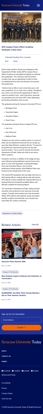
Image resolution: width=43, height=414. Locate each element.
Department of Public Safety (12, 213)
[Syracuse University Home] (16, 5)
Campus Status (7, 393)
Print (6, 61)
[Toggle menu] (38, 5)
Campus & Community (12, 17)
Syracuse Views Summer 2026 (13, 262)
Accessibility (6, 383)
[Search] (32, 5)
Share (15, 61)
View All (35, 225)
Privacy (4, 388)
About (4, 351)
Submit (20, 327)
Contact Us (6, 356)
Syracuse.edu (6, 399)
